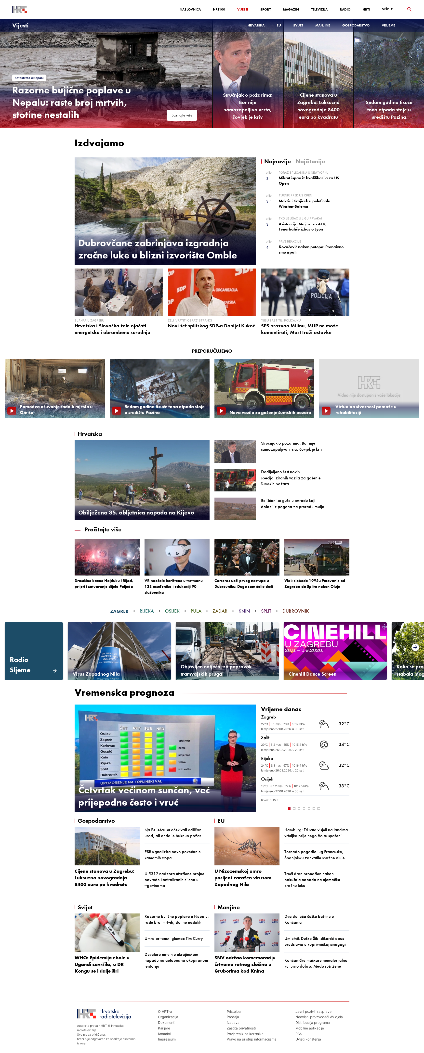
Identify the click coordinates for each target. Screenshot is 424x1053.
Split (266, 611)
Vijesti (242, 9)
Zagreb (119, 611)
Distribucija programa (312, 1022)
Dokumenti (166, 1022)
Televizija (319, 9)
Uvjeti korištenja (308, 1039)
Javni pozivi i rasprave (313, 1011)
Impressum (167, 1039)
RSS (298, 1034)
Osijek (172, 611)
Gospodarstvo (356, 25)
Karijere (164, 1028)
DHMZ (273, 800)
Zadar (219, 611)
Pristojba (234, 1011)
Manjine (322, 25)
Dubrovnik (295, 611)
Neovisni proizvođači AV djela (319, 1017)
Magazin (291, 9)
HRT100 (219, 9)
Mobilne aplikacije (309, 1028)
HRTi (366, 9)
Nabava (233, 1022)
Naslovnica (190, 9)
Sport (265, 9)
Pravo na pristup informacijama (252, 1039)
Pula (196, 611)
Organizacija (168, 1017)
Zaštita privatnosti (241, 1028)
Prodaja (233, 1017)
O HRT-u (165, 1011)
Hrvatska (256, 25)
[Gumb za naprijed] (347, 808)
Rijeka (147, 611)
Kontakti (164, 1034)
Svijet (298, 25)
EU (279, 25)
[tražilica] (409, 9)
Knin (244, 611)
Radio (345, 9)
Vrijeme (388, 25)
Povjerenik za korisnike (245, 1034)
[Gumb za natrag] (263, 808)
